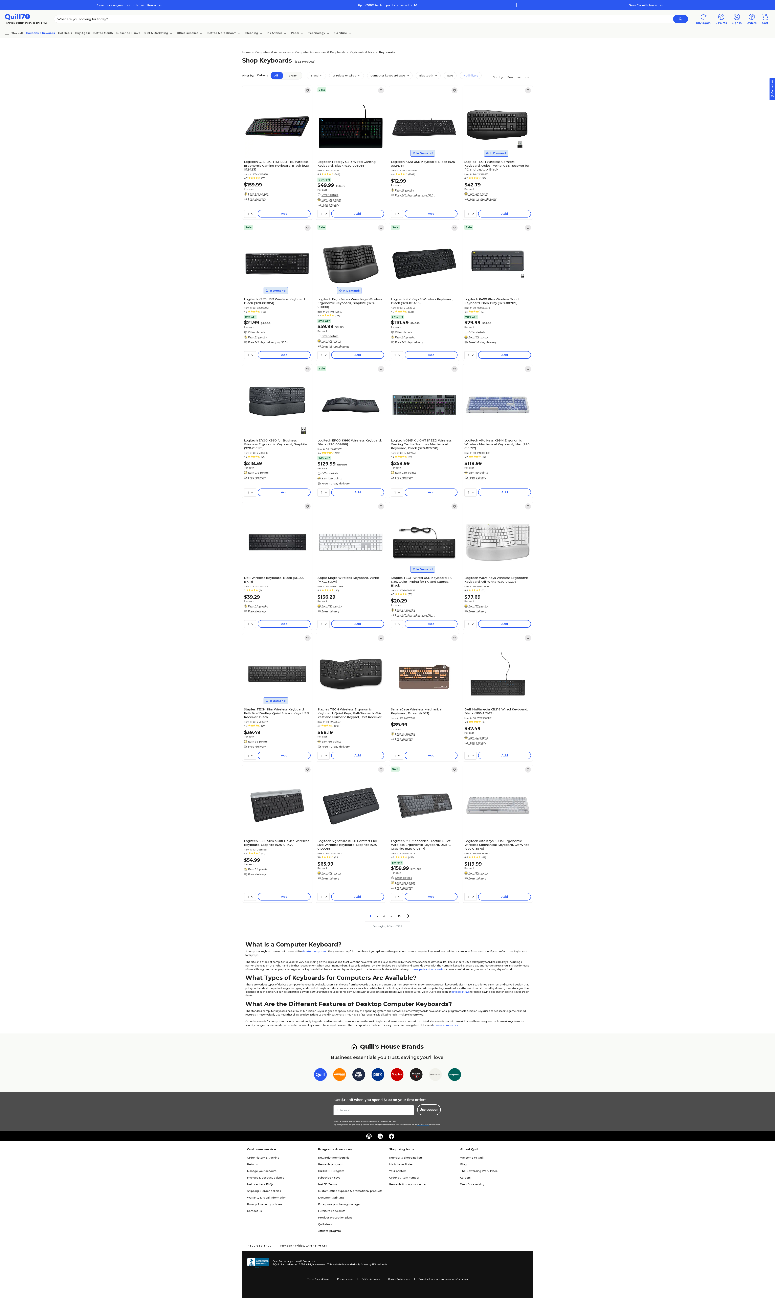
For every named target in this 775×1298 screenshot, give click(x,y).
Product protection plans (335, 1217)
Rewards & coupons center (407, 1184)
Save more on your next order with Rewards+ (129, 5)
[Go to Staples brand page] (397, 1075)
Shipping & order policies (264, 1190)
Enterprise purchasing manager (339, 1204)
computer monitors (445, 1025)
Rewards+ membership (334, 1157)
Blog (463, 1164)
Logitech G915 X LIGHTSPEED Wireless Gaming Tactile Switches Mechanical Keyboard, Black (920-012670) (421, 444)
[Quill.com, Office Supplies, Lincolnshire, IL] (258, 1263)
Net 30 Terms (327, 1184)
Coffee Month (103, 33)
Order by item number (404, 1177)
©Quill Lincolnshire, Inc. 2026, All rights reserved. (299, 1264)
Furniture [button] (340, 33)
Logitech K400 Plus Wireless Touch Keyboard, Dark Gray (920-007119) (492, 301)
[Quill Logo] (17, 17)
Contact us (254, 1210)
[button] (680, 19)
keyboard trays (460, 991)
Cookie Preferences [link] (399, 1279)
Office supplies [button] (187, 33)
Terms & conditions (318, 1279)
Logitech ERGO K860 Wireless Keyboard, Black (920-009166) (349, 442)
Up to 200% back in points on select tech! (387, 5)
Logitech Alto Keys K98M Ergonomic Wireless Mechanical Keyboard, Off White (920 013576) (496, 844)
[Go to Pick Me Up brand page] (358, 1075)
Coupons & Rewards (40, 33)
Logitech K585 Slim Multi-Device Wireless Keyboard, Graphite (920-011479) (276, 843)
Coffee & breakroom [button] (222, 33)
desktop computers (314, 951)
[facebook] (391, 1136)
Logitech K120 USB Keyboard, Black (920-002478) (423, 163)
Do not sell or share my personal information (443, 1279)
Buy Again (82, 33)
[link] (308, 90)
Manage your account (261, 1170)
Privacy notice (345, 1279)
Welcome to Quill (472, 1157)
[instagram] (369, 1136)
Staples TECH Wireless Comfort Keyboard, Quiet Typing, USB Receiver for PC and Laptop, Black (497, 165)
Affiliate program (329, 1230)
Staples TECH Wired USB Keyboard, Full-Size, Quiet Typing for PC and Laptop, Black (423, 581)
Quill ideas (325, 1224)
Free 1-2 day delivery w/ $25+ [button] (415, 195)
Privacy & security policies (264, 1204)
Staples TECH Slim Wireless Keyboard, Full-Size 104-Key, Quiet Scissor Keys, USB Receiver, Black (276, 713)
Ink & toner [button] (274, 33)
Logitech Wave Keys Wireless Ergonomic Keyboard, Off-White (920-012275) (496, 580)
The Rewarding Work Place (479, 1170)
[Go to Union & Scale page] (435, 1075)
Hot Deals (65, 33)
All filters (472, 75)
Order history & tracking (263, 1157)
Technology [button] (316, 33)
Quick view (276, 145)
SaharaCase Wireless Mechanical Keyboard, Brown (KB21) (416, 711)
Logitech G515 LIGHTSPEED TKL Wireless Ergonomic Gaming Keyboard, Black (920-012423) (277, 165)
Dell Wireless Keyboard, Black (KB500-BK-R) (275, 580)
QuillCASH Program (331, 1170)
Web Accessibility (472, 1184)
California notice (370, 1279)
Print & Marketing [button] (155, 33)
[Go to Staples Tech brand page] (416, 1075)
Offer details (330, 194)
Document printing (331, 1197)
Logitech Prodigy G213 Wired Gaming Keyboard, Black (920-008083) (346, 163)
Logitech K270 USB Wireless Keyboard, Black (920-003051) (275, 301)
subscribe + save (128, 33)
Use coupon (429, 1109)
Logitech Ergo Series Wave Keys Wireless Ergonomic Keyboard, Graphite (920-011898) (349, 303)
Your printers (397, 1170)
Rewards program (330, 1164)
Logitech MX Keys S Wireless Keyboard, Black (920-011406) (422, 301)
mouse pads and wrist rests (426, 969)
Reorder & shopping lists (406, 1157)
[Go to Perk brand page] (378, 1075)
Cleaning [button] (251, 33)
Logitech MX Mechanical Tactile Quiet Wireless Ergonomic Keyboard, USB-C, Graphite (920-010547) (421, 844)
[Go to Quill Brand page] (320, 1075)
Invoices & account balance (265, 1177)
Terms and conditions (367, 1121)
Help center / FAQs (260, 1184)
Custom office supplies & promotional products (350, 1190)
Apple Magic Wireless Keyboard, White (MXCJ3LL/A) (348, 580)
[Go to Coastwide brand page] (339, 1075)
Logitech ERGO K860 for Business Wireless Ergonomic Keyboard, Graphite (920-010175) (275, 444)
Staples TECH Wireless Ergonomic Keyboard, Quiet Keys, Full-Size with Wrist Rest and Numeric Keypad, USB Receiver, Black (350, 713)
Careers (465, 1177)
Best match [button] (516, 77)
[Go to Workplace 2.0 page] (454, 1075)
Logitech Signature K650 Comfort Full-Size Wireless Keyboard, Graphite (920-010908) (347, 844)
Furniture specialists (331, 1210)
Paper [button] (295, 33)
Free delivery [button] (257, 199)
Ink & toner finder (401, 1164)
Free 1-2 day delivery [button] (482, 199)
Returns (252, 1164)
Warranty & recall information (266, 1197)
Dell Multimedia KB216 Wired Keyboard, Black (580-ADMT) (496, 711)
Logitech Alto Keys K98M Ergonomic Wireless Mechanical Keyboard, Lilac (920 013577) (497, 444)
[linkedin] (380, 1136)
